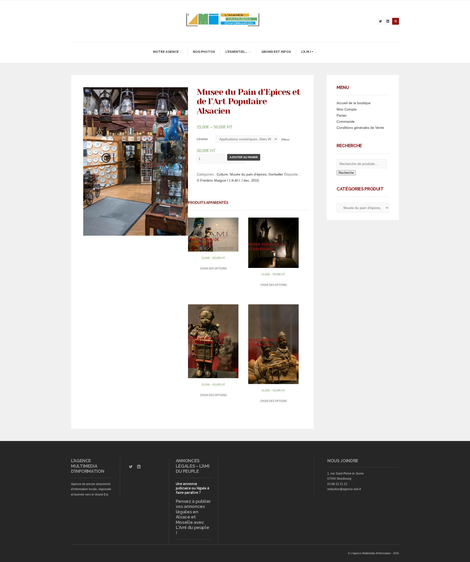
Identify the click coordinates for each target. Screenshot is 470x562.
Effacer (286, 139)
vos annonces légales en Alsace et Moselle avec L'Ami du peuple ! (192, 519)
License (202, 139)
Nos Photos (204, 52)
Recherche (346, 173)
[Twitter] (380, 21)
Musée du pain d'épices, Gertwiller (256, 174)
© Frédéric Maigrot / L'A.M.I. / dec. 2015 (228, 180)
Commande (346, 121)
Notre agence (166, 52)
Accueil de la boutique (354, 103)
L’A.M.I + (307, 52)
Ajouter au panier (244, 157)
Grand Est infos (276, 52)
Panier (342, 115)
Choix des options (213, 268)
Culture (222, 174)
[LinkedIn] (387, 21)
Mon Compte (347, 109)
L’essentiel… (236, 52)
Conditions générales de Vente (360, 128)
